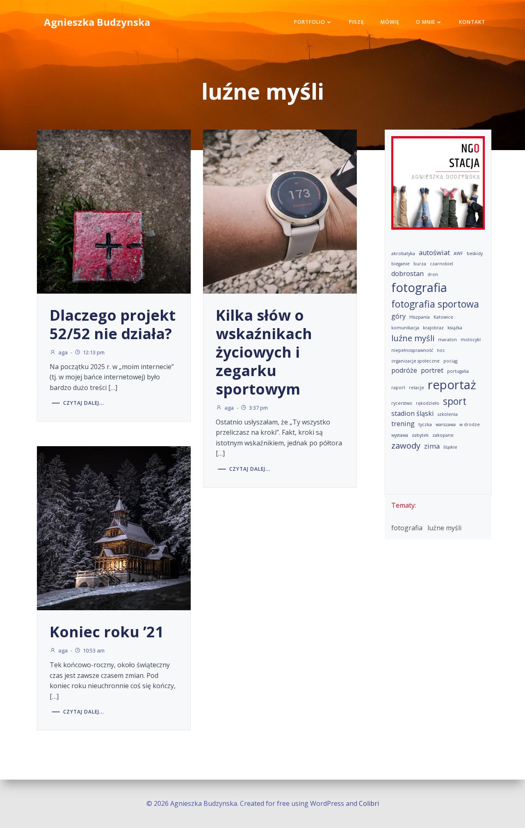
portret (432, 370)
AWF (458, 253)
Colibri (369, 803)
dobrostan (407, 273)
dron (432, 274)
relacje (416, 387)
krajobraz (433, 328)
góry (398, 316)
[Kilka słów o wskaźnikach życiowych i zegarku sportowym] (280, 210)
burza (419, 264)
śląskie (450, 447)
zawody (405, 445)
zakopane (443, 435)
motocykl (471, 339)
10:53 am (94, 650)
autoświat (434, 252)
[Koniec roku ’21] (114, 527)
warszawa (446, 424)
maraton (447, 339)
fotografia (419, 287)
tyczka (425, 424)
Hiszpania (419, 317)
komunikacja (405, 328)
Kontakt (472, 21)
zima (432, 446)
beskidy (475, 253)
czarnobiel (441, 264)
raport (398, 387)
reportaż (452, 384)
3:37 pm (258, 407)
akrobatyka (403, 253)
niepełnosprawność (412, 350)
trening (403, 423)
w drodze (469, 424)
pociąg (450, 361)
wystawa (399, 435)
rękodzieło (427, 403)
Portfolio (309, 21)
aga (63, 352)
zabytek (420, 435)
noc (441, 350)
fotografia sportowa (435, 303)
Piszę (356, 21)
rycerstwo (401, 403)
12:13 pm (94, 352)
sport (454, 401)
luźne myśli (412, 338)
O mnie (425, 21)
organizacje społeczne (415, 361)
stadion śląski (412, 413)
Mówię (390, 21)
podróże (404, 370)
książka (454, 328)
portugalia (458, 371)
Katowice (443, 317)
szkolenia (448, 414)
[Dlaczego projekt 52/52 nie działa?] (114, 210)
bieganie (400, 264)
